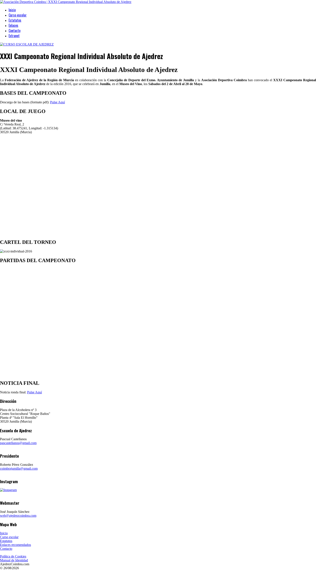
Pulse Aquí (57, 102)
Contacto (14, 30)
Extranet (14, 35)
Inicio (12, 9)
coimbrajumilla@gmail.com (19, 468)
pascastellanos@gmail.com (18, 443)
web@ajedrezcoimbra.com (18, 515)
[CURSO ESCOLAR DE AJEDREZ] (27, 44)
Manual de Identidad (14, 560)
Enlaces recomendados (15, 545)
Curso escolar (18, 15)
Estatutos (15, 20)
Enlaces (13, 25)
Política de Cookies (13, 556)
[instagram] (8, 490)
